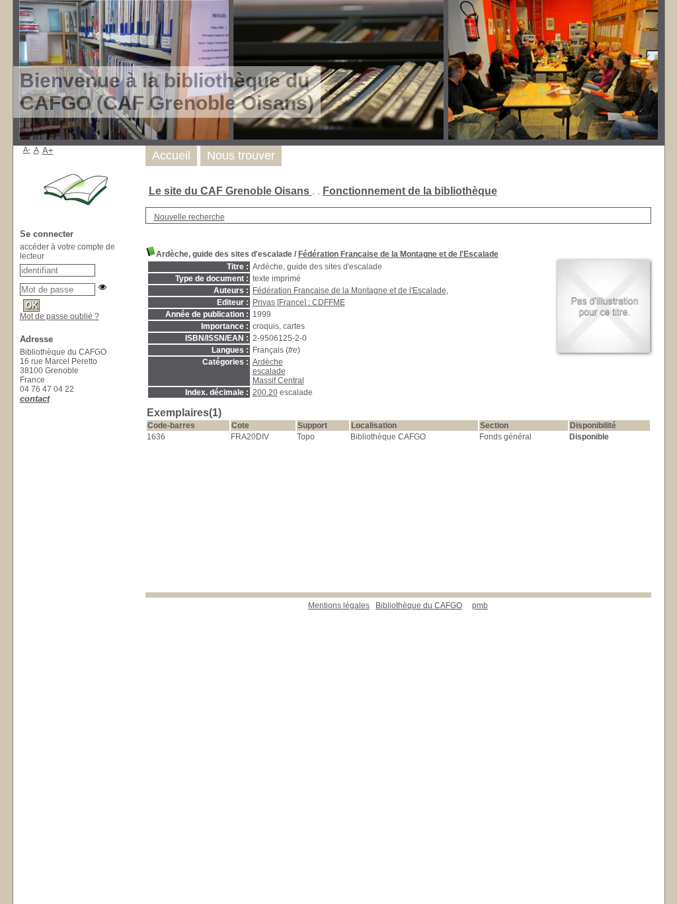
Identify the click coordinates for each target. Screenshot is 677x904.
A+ (48, 151)
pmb (480, 605)
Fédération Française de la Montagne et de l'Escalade (398, 254)
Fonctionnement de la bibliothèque (410, 191)
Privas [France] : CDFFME (299, 302)
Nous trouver (241, 155)
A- (26, 150)
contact (35, 399)
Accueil (171, 155)
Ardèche (268, 362)
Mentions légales (339, 605)
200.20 (265, 392)
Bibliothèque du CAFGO (419, 605)
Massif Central (278, 380)
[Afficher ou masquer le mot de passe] (102, 287)
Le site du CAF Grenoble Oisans (230, 191)
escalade (269, 371)
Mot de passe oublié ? (59, 316)
